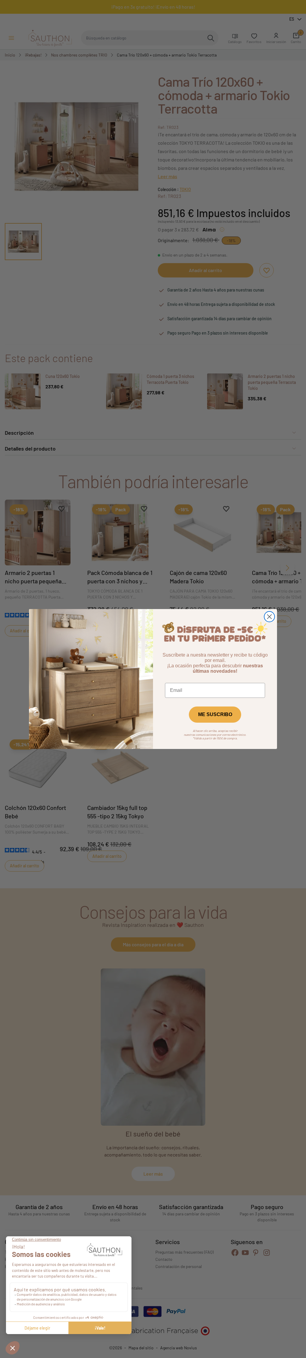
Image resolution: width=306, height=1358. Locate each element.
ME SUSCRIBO (215, 714)
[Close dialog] (269, 616)
